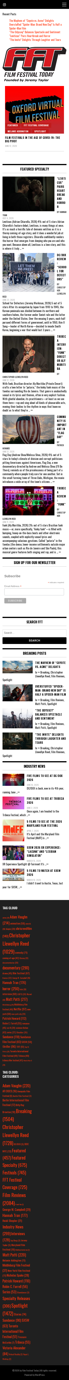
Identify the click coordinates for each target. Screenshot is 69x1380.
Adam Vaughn (16, 1085)
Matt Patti (16, 999)
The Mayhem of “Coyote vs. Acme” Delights (31, 21)
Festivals (14, 1172)
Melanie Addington (18, 131)
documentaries (10, 962)
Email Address (12, 586)
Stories (20, 1314)
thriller (9, 1046)
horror (11, 988)
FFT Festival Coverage (36, 125)
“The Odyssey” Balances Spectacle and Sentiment (34, 32)
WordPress (40, 1374)
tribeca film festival (13, 1060)
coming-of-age (11, 958)
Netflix (20, 1009)
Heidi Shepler (12, 1221)
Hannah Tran (14, 982)
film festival (21, 973)
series (11, 1032)
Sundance (11, 1036)
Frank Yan (19, 1204)
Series (9, 1291)
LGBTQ (21, 994)
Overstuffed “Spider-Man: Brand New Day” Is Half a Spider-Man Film (35, 26)
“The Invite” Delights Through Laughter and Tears (35, 40)
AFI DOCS (10, 1091)
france (7, 977)
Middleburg (8, 1004)
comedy (21, 952)
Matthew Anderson (22, 1249)
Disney (24, 958)
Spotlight (40, 131)
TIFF (20, 1046)
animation (17, 923)
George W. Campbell (21, 978)
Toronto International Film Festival (13, 1331)
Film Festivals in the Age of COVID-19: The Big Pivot (32, 139)
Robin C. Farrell (12, 1023)
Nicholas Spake (18, 1275)
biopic (10, 929)
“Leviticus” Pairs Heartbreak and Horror (29, 36)
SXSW (26, 1042)
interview (10, 994)
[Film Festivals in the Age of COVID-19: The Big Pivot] (34, 110)
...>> (18, 792)
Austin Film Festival (22, 1095)
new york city (18, 1013)
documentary (16, 968)
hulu (23, 989)
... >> (22, 248)
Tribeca (23, 1055)
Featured (13, 125)
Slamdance (23, 1292)
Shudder (21, 1032)
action (6, 917)
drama (7, 973)
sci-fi (11, 1027)
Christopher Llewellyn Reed (16, 943)
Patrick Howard (14, 1018)
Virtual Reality (16, 1354)
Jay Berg (15, 1240)
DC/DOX (19, 1144)
